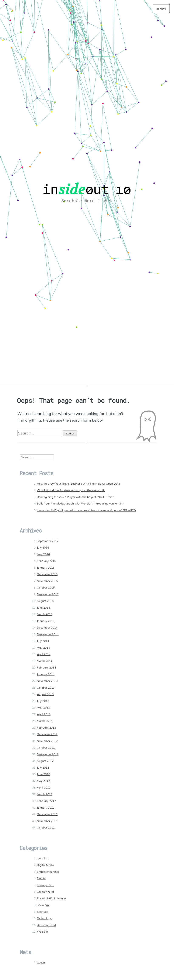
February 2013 (46, 727)
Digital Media (45, 865)
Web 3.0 (42, 931)
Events (41, 878)
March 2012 (44, 794)
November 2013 (47, 681)
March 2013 (44, 721)
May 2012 (43, 781)
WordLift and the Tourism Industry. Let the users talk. (71, 490)
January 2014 (46, 674)
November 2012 (47, 741)
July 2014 (43, 641)
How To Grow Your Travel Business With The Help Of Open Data (78, 483)
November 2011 (47, 821)
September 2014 (48, 634)
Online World (45, 891)
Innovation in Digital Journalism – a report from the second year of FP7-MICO (86, 510)
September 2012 (48, 754)
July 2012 (43, 767)
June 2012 (43, 774)
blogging (42, 858)
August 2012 (45, 761)
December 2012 (47, 734)
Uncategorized (46, 925)
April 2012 (44, 787)
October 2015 (46, 587)
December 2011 (47, 814)
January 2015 (46, 621)
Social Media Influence (51, 898)
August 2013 (45, 694)
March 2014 (44, 661)
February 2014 (46, 667)
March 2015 (44, 614)
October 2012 (46, 747)
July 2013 (43, 701)
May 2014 (43, 647)
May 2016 (43, 554)
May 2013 (43, 707)
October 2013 (46, 687)
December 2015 (47, 574)
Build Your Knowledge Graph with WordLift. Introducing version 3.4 (80, 503)
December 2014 (47, 627)
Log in (41, 962)
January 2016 (46, 567)
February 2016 (46, 561)
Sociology (43, 905)
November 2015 (47, 581)
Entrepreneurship (48, 872)
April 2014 (44, 654)
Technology (44, 918)
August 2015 (45, 601)
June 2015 (43, 607)
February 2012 (46, 801)
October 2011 (46, 827)
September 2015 (48, 594)
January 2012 (46, 807)
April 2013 (44, 714)
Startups (42, 912)
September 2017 (48, 541)
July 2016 (43, 547)
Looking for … (45, 885)
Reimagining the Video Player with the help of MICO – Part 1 (76, 497)
